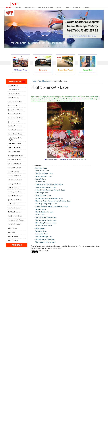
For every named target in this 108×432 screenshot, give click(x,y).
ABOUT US (17, 7)
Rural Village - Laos (42, 193)
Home (34, 81)
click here (83, 159)
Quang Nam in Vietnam (15, 122)
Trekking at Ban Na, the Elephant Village (49, 184)
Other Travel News (13, 106)
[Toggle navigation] (23, 82)
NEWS (68, 7)
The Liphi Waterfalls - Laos (44, 212)
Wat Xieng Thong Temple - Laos (46, 204)
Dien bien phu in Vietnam (15, 220)
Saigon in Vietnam (13, 94)
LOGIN (8, 11)
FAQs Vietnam (12, 228)
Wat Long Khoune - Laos (43, 176)
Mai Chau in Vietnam (14, 212)
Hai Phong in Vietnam (14, 180)
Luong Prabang (40, 179)
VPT (16, 4)
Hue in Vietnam (12, 86)
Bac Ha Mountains (13, 152)
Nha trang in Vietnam (14, 192)
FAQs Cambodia (12, 236)
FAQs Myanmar (12, 240)
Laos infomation (12, 98)
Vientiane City (40, 182)
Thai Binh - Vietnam (14, 160)
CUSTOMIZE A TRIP (45, 7)
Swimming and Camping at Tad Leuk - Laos (50, 190)
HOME (8, 7)
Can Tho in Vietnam (14, 164)
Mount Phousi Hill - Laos (43, 225)
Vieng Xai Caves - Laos (43, 195)
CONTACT (86, 7)
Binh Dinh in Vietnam (14, 126)
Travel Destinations (44, 81)
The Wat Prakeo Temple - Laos (45, 220)
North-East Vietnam (14, 148)
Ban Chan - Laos (41, 168)
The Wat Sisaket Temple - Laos (45, 217)
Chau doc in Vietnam (14, 168)
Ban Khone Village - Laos (43, 236)
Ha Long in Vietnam (14, 184)
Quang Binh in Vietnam (15, 110)
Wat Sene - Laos (41, 231)
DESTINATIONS (29, 7)
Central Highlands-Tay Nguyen (14, 139)
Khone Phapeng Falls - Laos (44, 239)
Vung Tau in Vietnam (14, 208)
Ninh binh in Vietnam (14, 224)
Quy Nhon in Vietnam (14, 200)
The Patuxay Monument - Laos (45, 223)
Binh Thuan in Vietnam (15, 118)
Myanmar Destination (14, 114)
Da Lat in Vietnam (13, 172)
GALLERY (76, 7)
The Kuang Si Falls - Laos (44, 173)
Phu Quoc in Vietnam (14, 216)
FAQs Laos (11, 232)
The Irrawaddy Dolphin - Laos (45, 242)
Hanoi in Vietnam (13, 90)
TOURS (58, 7)
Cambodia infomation (14, 102)
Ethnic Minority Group (14, 134)
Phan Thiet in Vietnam (14, 196)
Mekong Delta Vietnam (15, 156)
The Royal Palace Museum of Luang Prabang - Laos (53, 201)
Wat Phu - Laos (40, 209)
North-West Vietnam (14, 144)
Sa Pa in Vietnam (13, 204)
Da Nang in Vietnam (14, 176)
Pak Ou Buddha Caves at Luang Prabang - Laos (51, 206)
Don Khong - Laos (41, 234)
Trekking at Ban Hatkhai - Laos (45, 187)
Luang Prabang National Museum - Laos (49, 198)
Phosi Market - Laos (42, 171)
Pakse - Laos (39, 215)
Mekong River (40, 228)
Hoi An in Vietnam (13, 188)
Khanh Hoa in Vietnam (14, 130)
